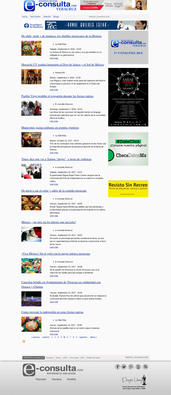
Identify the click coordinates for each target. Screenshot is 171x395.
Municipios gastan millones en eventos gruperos (50, 127)
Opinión (47, 16)
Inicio (24, 16)
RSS (82, 358)
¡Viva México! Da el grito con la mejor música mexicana (55, 253)
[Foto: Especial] (31, 146)
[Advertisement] (128, 241)
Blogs (56, 16)
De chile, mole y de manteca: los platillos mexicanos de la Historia (61, 36)
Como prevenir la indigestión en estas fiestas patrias (52, 312)
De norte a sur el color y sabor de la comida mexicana (53, 190)
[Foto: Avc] (31, 178)
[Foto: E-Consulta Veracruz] (31, 272)
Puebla (71, 379)
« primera (35, 337)
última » (93, 337)
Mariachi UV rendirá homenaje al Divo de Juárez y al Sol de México (62, 64)
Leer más (54, 58)
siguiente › (83, 337)
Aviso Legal (74, 358)
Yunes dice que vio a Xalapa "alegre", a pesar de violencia (56, 159)
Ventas (58, 358)
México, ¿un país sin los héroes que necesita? (48, 222)
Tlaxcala (40, 379)
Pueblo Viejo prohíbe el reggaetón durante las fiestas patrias (57, 96)
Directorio (49, 358)
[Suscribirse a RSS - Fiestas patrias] (24, 342)
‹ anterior (45, 337)
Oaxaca (56, 379)
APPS (65, 358)
